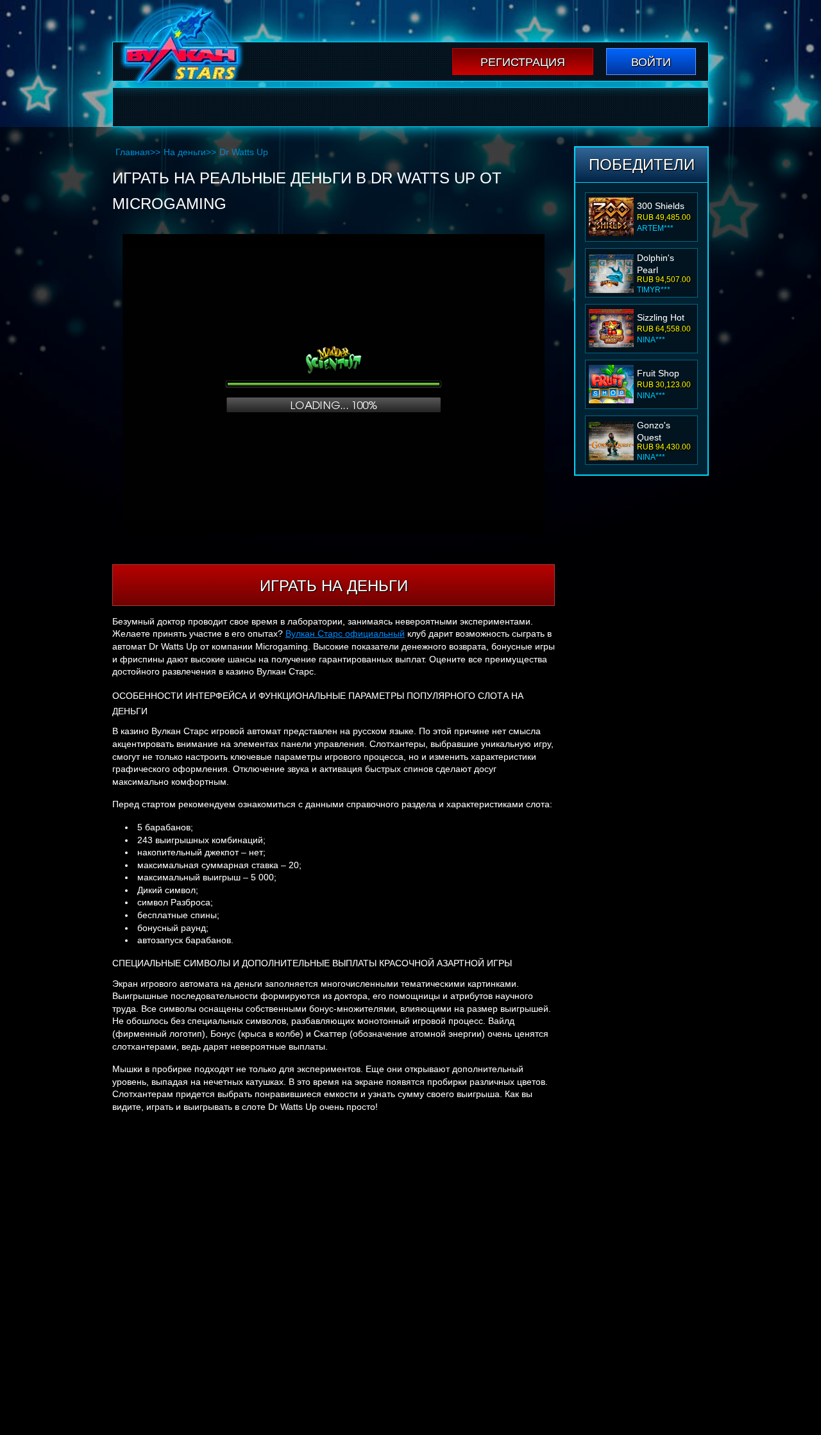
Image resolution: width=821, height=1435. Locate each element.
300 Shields (660, 206)
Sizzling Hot (660, 317)
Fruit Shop (658, 373)
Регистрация (522, 62)
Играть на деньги (334, 585)
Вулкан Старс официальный (345, 633)
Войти (651, 62)
